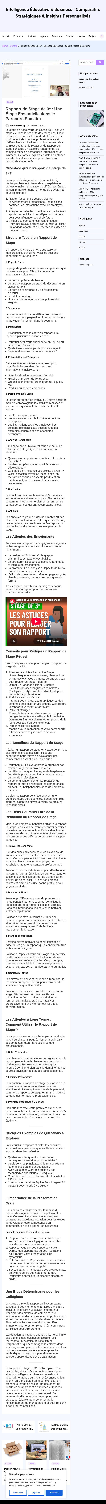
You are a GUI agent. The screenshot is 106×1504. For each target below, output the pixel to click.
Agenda (44, 36)
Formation (18, 36)
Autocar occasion (86, 87)
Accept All (54, 1493)
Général (10, 102)
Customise (18, 1493)
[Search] (100, 62)
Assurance (57, 36)
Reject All (36, 1493)
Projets (92, 36)
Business (31, 36)
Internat (81, 36)
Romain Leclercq (17, 125)
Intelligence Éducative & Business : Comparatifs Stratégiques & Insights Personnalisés (53, 13)
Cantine (69, 36)
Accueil (5, 36)
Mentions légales (86, 265)
